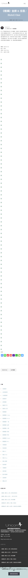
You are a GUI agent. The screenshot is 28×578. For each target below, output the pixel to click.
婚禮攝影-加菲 (6, 425)
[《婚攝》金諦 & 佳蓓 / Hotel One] (1, 58)
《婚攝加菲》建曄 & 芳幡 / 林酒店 (8, 503)
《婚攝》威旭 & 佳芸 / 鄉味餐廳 (8, 499)
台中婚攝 (13, 370)
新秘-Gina (5, 454)
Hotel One (4, 370)
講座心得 (5, 481)
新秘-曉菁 (5, 461)
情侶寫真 (5, 448)
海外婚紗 (5, 471)
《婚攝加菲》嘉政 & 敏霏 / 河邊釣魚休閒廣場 (11, 506)
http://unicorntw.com (6, 539)
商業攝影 (5, 402)
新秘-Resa (5, 458)
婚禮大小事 (5, 408)
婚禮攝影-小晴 (6, 428)
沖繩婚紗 (5, 467)
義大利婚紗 (5, 474)
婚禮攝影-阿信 (6, 435)
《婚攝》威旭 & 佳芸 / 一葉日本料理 (9, 496)
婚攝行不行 (5, 405)
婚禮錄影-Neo (6, 441)
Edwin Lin (9, 28)
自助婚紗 (5, 477)
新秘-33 (4, 451)
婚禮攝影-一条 (6, 421)
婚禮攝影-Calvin (6, 415)
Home (6, 20)
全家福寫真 (5, 392)
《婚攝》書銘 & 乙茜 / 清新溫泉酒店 (9, 493)
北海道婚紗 (5, 395)
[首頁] (5, 4)
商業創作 (5, 398)
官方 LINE (7, 534)
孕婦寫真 (5, 444)
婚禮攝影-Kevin (6, 418)
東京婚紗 (5, 464)
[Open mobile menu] (25, 3)
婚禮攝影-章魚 (6, 431)
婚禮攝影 (5, 412)
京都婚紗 (5, 388)
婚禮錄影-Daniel (6, 438)
